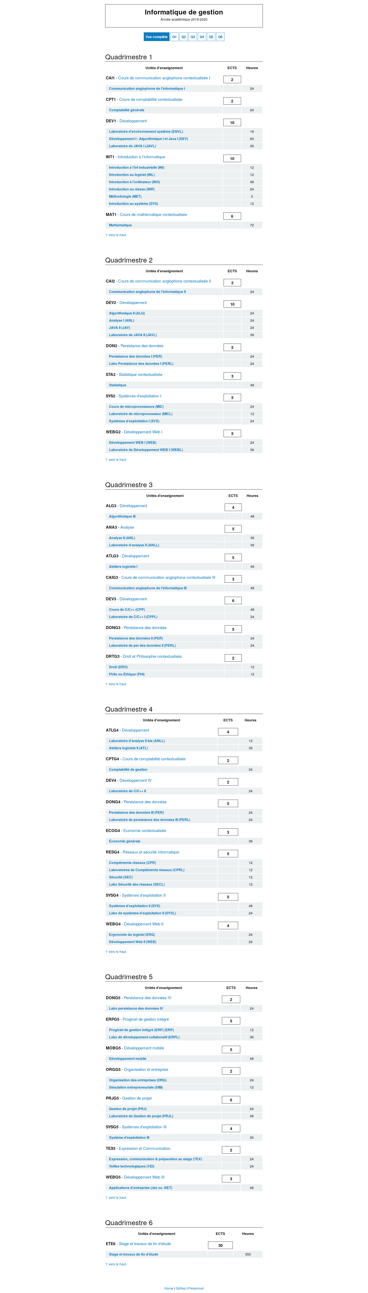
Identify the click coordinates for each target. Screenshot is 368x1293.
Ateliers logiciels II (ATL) (128, 747)
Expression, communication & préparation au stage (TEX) (155, 1158)
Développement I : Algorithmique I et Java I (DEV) (148, 138)
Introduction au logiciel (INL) (132, 174)
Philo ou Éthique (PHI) (127, 674)
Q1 (174, 36)
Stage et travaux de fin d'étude (145, 1243)
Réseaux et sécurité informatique (151, 852)
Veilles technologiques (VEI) (131, 1166)
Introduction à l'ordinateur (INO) (134, 181)
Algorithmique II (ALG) (127, 313)
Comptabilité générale (126, 109)
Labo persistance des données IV (136, 1008)
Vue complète (157, 36)
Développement (133, 120)
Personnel (196, 1288)
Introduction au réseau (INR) (132, 189)
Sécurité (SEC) (121, 877)
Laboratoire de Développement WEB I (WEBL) (146, 449)
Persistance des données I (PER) (135, 356)
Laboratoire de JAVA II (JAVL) (133, 334)
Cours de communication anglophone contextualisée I (164, 77)
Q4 (202, 36)
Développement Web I (143, 431)
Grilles (181, 1288)
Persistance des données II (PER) (136, 638)
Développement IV (135, 780)
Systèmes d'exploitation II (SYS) (134, 905)
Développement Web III (144, 1177)
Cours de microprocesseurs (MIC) (136, 406)
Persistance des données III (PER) (136, 812)
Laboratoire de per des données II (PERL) (142, 645)
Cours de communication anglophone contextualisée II (164, 281)
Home (168, 1288)
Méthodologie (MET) (125, 196)
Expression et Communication (144, 1148)
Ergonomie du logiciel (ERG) (132, 934)
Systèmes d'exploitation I (140, 395)
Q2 (183, 36)
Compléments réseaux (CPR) (132, 862)
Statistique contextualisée (140, 374)
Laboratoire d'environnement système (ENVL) (146, 131)
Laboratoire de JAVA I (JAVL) (132, 145)
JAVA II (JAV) (119, 327)
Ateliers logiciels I (123, 566)
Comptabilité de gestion (128, 769)
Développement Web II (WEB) (132, 941)
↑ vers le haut (115, 234)
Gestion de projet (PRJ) (128, 1108)
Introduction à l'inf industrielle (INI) (136, 167)
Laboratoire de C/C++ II (127, 790)
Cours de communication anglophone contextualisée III (168, 577)
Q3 (193, 36)
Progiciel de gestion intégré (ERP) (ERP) (141, 1029)
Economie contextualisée (144, 830)
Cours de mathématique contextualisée (153, 214)
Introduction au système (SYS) (133, 203)
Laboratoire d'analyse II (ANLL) (134, 544)
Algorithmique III (122, 516)
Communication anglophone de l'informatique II (147, 291)
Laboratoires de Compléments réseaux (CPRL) (146, 869)
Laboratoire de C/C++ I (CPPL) (133, 616)
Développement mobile (144, 1047)
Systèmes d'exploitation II (143, 895)
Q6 (220, 36)
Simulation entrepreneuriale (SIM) (136, 1087)
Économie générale (124, 841)
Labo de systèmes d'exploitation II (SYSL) (142, 913)
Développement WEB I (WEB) (132, 442)
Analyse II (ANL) (122, 537)
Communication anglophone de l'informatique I (147, 88)
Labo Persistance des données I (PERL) (141, 363)
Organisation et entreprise (146, 1069)
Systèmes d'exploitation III (144, 1126)
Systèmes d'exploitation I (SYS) (134, 420)
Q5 (211, 36)
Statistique (117, 384)
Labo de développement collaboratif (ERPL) (144, 1037)
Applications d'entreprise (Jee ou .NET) (140, 1187)
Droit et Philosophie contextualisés (152, 656)
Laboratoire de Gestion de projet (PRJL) (141, 1115)
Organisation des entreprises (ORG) (138, 1080)
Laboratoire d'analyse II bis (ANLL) (137, 740)
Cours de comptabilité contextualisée (150, 99)
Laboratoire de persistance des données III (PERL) (149, 819)
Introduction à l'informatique (141, 156)
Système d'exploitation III (129, 1137)
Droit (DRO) (118, 666)
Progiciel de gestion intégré (146, 1019)
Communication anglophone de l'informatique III (148, 587)
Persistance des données (142, 345)
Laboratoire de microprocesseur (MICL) (140, 413)
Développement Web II (143, 923)
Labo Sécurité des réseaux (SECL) (137, 884)
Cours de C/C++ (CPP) (127, 609)
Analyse (127, 527)
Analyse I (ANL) (121, 320)
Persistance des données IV (147, 997)
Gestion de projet (137, 1098)
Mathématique (120, 225)
